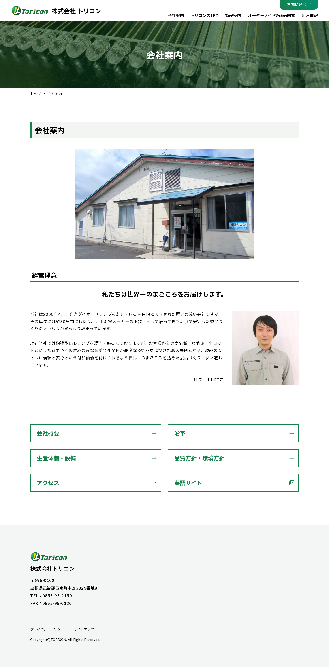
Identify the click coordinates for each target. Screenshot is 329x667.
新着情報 (310, 16)
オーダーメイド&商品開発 (271, 16)
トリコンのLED (204, 16)
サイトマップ (84, 629)
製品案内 (233, 16)
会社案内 (176, 16)
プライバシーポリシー (47, 629)
